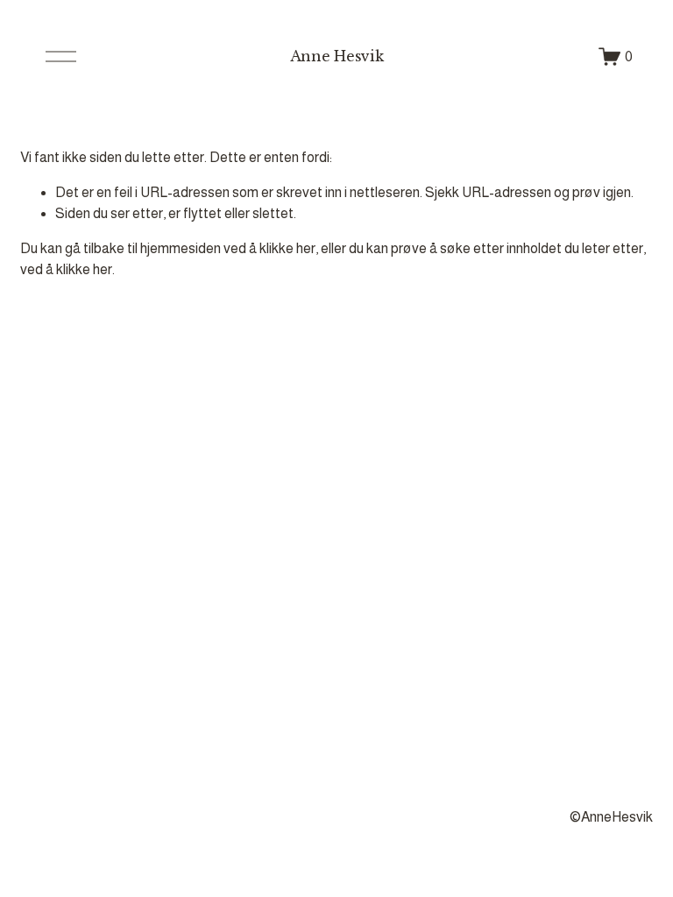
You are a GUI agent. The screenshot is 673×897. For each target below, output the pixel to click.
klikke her (287, 248)
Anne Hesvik (336, 56)
